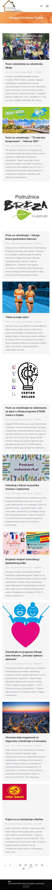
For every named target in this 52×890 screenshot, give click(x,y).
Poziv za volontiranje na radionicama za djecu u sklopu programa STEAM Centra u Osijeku (25, 411)
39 (23, 869)
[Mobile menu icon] (47, 6)
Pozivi (7, 72)
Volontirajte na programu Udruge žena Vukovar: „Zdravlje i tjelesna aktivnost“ (23, 655)
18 (20, 865)
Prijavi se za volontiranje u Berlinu (24, 819)
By (21, 72)
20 (31, 865)
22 (42, 865)
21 (36, 865)
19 (25, 865)
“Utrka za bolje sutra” (17, 317)
